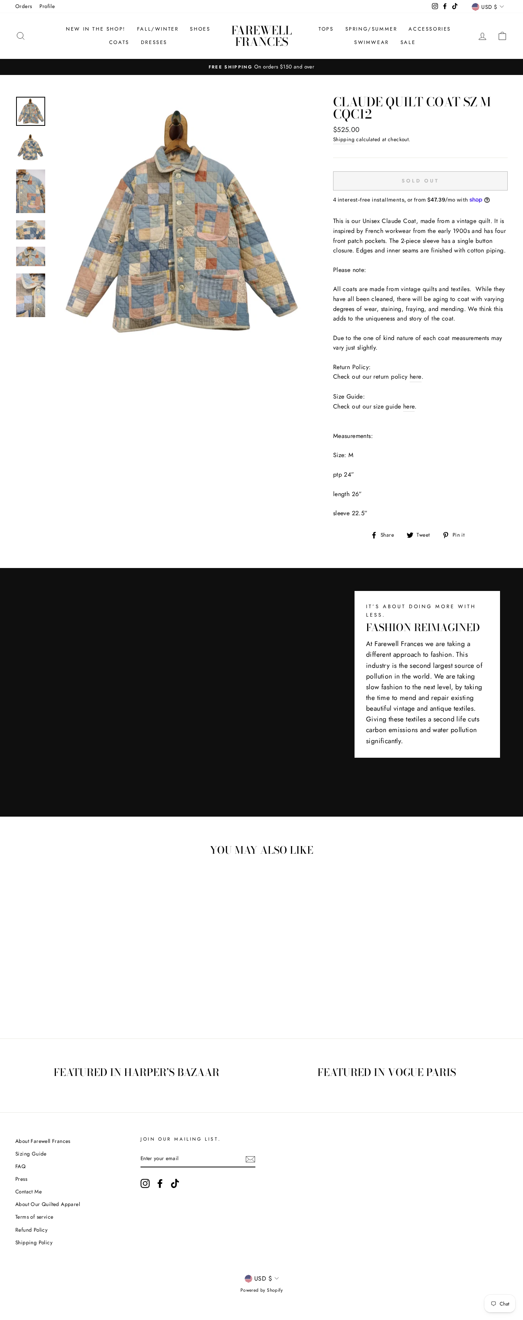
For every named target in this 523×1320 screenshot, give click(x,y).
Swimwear (371, 42)
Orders (23, 6)
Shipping (344, 139)
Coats (119, 42)
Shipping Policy (33, 1242)
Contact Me (28, 1191)
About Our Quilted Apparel (47, 1204)
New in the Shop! (96, 29)
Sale (407, 42)
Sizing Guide (31, 1153)
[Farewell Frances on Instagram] (145, 1183)
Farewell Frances (261, 35)
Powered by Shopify (261, 1290)
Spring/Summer (371, 29)
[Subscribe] (250, 1159)
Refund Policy (31, 1230)
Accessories (430, 29)
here (416, 376)
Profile (47, 6)
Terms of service (34, 1217)
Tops (326, 29)
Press (21, 1179)
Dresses (154, 42)
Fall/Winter (158, 29)
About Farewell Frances (42, 1141)
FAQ (20, 1166)
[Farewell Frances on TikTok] (175, 1183)
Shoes (200, 29)
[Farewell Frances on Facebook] (160, 1183)
